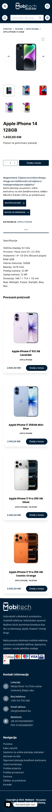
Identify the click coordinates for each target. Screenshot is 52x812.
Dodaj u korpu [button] (36, 367)
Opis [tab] (26, 230)
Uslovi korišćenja (12, 764)
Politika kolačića (12, 768)
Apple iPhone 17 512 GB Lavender (26, 353)
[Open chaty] (8, 804)
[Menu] (5, 18)
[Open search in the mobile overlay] (27, 18)
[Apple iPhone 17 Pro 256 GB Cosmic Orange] (26, 547)
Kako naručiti (10, 748)
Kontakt (7, 784)
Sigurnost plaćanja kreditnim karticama (24, 760)
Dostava (7, 776)
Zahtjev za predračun (14, 780)
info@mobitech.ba (21, 710)
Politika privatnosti (13, 772)
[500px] (5, 6)
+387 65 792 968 (20, 700)
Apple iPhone (24, 222)
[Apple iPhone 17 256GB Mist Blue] (26, 400)
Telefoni (33, 507)
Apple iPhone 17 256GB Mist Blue (26, 426)
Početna (7, 744)
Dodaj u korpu (34, 163)
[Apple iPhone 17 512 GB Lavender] (26, 327)
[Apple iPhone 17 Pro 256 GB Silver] (26, 474)
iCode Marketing (37, 802)
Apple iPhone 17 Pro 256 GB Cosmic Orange (26, 574)
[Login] (47, 17)
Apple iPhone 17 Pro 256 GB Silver (26, 500)
